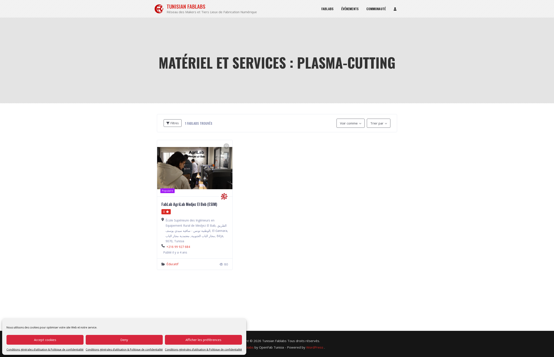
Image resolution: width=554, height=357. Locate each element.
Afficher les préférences (203, 340)
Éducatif (172, 264)
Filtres (174, 123)
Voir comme (349, 123)
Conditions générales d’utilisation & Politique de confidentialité (45, 349)
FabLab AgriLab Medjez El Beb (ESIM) (189, 204)
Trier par (376, 123)
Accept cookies (45, 340)
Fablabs (327, 8)
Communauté (376, 8)
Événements (350, 8)
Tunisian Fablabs (186, 6)
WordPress (314, 347)
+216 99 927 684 (178, 247)
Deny (124, 340)
